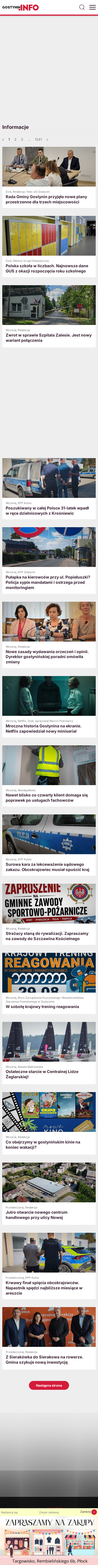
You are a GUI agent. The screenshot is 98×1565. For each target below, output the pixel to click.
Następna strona (49, 1385)
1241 (38, 139)
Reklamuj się (9, 1512)
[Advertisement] (49, 69)
